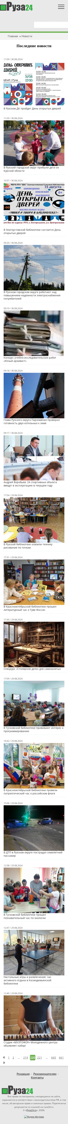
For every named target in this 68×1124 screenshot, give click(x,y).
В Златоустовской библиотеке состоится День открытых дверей (32, 231)
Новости (27, 36)
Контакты (37, 1077)
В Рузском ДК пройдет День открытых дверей (32, 108)
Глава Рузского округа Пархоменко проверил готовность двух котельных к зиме (32, 421)
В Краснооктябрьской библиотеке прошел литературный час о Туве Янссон (30, 608)
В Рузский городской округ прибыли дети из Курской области (31, 169)
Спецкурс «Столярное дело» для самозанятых (32, 669)
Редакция (23, 1074)
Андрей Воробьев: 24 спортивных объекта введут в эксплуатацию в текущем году (30, 483)
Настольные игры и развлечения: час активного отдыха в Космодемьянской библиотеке (27, 980)
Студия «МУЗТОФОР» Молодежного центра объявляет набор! (30, 1044)
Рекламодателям (44, 1074)
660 (53, 1057)
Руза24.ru (31, 1110)
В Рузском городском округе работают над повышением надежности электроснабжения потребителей (32, 295)
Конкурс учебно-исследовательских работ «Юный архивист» (30, 359)
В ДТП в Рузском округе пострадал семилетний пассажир (33, 854)
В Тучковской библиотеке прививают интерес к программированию (33, 729)
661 (61, 1057)
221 (39, 1057)
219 (25, 1057)
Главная (13, 36)
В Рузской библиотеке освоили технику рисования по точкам (28, 546)
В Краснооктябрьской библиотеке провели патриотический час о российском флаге (30, 791)
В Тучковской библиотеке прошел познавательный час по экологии (25, 916)
